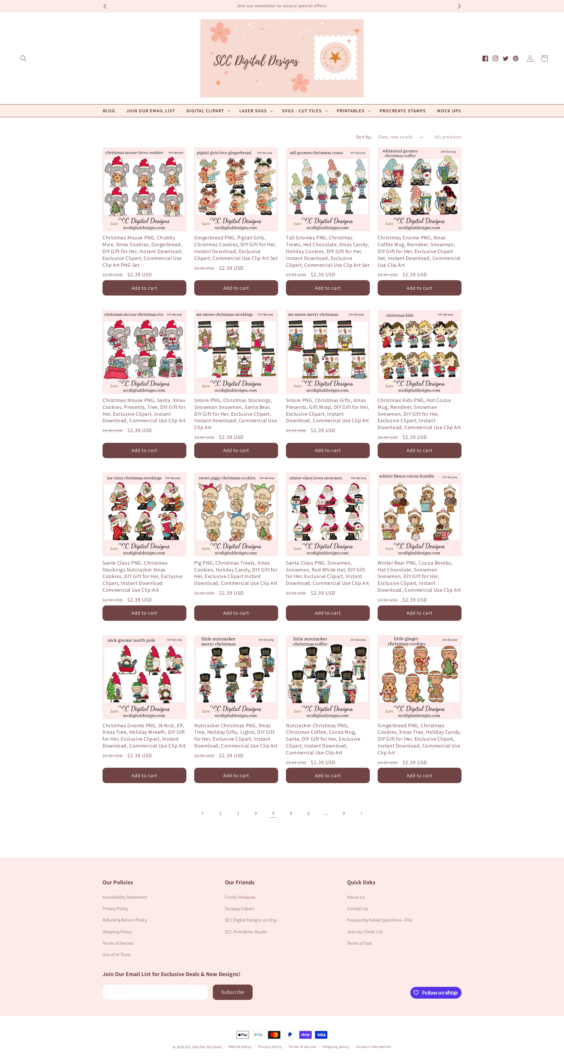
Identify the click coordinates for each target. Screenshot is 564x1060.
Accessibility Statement (124, 897)
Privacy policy (270, 1046)
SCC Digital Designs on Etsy (251, 920)
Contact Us (357, 908)
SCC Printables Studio (246, 932)
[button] (23, 58)
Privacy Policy (115, 908)
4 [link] (273, 813)
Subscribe (232, 992)
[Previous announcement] (105, 6)
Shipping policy (336, 1046)
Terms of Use (359, 943)
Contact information (373, 1046)
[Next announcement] (459, 6)
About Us (356, 897)
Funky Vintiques (240, 897)
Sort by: (364, 137)
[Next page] (361, 813)
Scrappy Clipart (239, 908)
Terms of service (302, 1046)
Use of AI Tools (116, 954)
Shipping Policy (117, 932)
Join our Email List (365, 932)
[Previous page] (203, 813)
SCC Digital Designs (203, 1047)
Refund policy (240, 1046)
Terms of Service (117, 943)
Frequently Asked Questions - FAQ (379, 920)
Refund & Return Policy (124, 920)
